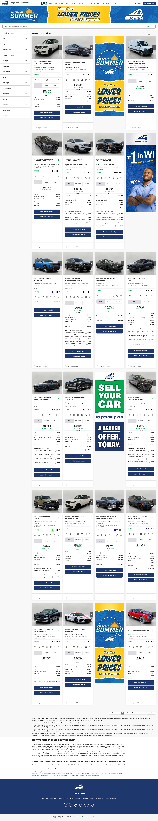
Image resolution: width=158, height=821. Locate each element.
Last (142, 713)
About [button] (114, 3)
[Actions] (58, 63)
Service (77, 798)
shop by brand (104, 755)
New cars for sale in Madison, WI (101, 773)
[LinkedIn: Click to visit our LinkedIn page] (81, 805)
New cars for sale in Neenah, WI (70, 775)
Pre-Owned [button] (59, 3)
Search (148, 26)
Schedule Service (149, 3)
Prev (119, 713)
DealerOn (74, 817)
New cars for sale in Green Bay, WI (61, 773)
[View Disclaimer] (58, 79)
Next (137, 713)
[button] (60, 47)
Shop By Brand (71, 3)
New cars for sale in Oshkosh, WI (89, 775)
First (112, 713)
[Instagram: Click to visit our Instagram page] (86, 805)
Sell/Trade (70, 798)
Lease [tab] (56, 85)
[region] (47, 103)
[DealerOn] (57, 817)
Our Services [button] (95, 3)
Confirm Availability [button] (46, 113)
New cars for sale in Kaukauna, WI (81, 773)
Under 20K (62, 798)
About (92, 798)
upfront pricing (114, 748)
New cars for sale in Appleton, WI (41, 773)
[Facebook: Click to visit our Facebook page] (66, 805)
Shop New (45, 798)
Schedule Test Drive (46, 118)
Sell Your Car (83, 3)
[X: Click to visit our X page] (71, 805)
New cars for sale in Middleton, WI (50, 775)
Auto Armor (99, 798)
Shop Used (53, 798)
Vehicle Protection (110, 798)
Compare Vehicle (41, 128)
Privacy (79, 817)
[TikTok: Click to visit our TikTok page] (91, 805)
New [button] (50, 3)
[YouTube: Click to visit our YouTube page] (76, 805)
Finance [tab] (47, 85)
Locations (105, 3)
